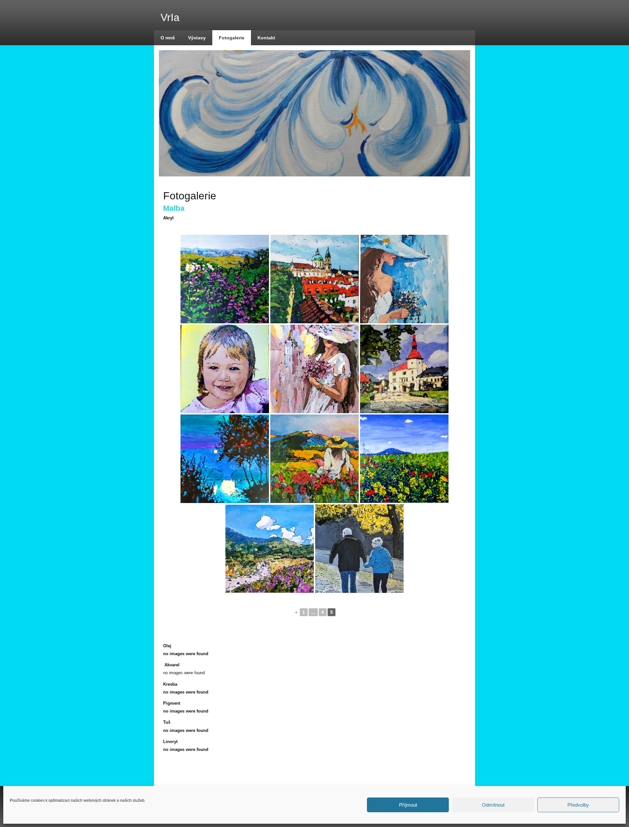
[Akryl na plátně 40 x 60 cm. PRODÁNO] (225, 279)
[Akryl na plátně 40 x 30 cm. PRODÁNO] (314, 279)
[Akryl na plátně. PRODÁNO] (225, 369)
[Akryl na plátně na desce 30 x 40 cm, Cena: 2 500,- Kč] (269, 548)
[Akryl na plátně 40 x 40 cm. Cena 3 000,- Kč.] (404, 369)
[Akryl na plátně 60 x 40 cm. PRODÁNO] (359, 548)
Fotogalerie (231, 37)
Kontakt (266, 37)
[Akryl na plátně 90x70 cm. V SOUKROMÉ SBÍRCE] (404, 279)
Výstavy (197, 37)
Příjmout (408, 805)
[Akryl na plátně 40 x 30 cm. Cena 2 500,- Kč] (225, 458)
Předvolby (578, 805)
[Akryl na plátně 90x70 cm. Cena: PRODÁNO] (314, 369)
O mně (168, 37)
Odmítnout (493, 805)
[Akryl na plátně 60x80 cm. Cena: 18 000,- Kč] (314, 458)
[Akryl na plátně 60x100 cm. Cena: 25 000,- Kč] (404, 458)
